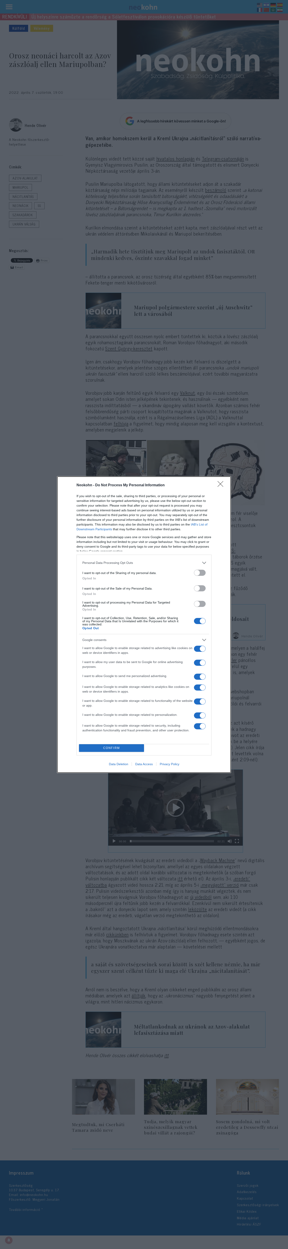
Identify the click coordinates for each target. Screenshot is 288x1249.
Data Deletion (118, 764)
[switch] (200, 573)
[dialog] (144, 625)
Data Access (144, 764)
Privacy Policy (169, 764)
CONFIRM (111, 748)
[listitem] (144, 562)
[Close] (222, 485)
